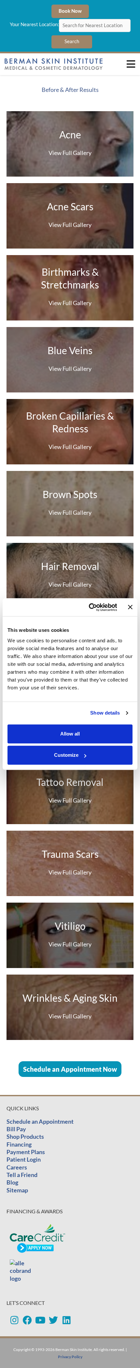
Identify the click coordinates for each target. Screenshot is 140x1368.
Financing (19, 1144)
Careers (17, 1167)
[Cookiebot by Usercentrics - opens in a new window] (89, 607)
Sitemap (17, 1190)
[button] (131, 64)
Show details (105, 713)
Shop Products (25, 1136)
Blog (12, 1182)
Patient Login (24, 1159)
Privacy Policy (70, 1356)
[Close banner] (130, 607)
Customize (66, 755)
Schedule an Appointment (40, 1121)
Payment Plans (26, 1151)
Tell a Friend (22, 1174)
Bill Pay (16, 1129)
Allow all (70, 733)
